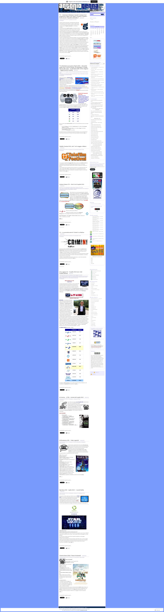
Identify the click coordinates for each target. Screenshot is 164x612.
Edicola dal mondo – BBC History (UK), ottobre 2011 (97, 77)
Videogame (83, 442)
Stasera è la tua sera (74, 277)
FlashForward (74, 73)
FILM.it (92, 310)
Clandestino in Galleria (94, 285)
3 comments (61, 150)
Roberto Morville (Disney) (95, 150)
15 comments (61, 278)
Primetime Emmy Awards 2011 (96, 119)
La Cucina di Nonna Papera (95, 289)
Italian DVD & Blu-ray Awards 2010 (97, 142)
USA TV (92, 321)
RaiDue (75, 189)
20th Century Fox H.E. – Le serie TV (96, 298)
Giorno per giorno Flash (77, 71)
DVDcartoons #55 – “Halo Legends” (69, 440)
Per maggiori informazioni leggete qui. (97, 347)
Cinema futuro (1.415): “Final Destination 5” (97, 78)
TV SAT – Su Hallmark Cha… (99, 233)
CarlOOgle (92, 284)
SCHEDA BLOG (65, 416)
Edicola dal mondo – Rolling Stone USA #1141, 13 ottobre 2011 (97, 74)
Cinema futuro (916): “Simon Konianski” (70, 555)
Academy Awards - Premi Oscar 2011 (96, 123)
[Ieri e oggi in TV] (97, 178)
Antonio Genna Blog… (96, 216)
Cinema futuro (76, 557)
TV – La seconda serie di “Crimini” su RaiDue (71, 232)
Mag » (91, 37)
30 (99, 33)
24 (101, 32)
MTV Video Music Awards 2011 (96, 143)
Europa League (64, 276)
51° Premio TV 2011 (94, 138)
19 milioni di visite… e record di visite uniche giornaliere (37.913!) (96, 155)
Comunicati (76, 149)
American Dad (66, 188)
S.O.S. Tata (68, 277)
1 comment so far (62, 190)
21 (95, 32)
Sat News (77, 289)
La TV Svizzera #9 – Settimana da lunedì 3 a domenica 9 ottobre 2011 (97, 80)
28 (95, 33)
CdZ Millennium (93, 308)
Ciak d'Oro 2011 (94, 139)
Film (79, 399)
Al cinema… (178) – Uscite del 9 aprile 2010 (71, 397)
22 (97, 32)
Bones (62, 73)
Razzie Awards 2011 (94, 132)
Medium (60, 277)
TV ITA (75, 19)
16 (99, 31)
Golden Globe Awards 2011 (96, 124)
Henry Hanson (95, 236)
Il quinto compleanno (94, 156)
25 (103, 32)
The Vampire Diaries (68, 74)
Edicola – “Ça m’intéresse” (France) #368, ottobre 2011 (97, 96)
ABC (92, 258)
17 (101, 31)
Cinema (68, 11)
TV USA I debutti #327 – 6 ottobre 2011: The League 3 (97, 87)
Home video (73, 11)
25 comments (61, 75)
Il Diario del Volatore (94, 288)
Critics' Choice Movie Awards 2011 (97, 131)
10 (101, 30)
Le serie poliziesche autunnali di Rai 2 (96, 101)
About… (78, 11)
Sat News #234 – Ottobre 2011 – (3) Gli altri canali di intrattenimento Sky (97, 83)
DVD (75, 442)
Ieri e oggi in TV (77, 275)
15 (97, 31)
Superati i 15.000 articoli (95, 158)
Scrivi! (88, 11)
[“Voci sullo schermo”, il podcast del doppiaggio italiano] (98, 279)
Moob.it (92, 316)
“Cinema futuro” (74, 406)
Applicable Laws (93, 306)
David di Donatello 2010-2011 (96, 127)
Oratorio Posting (93, 317)
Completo (97, 372)
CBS (92, 259)
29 (97, 33)
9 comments (61, 20)
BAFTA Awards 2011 (94, 135)
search (92, 14)
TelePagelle (84, 290)
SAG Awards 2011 (94, 128)
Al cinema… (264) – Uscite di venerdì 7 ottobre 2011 (97, 70)
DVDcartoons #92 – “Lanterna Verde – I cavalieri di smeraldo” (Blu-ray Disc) (97, 85)
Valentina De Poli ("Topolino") (96, 149)
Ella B (93, 231)
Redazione (83, 11)
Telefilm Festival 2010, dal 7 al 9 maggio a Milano (72, 146)
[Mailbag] (97, 198)
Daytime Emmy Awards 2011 (96, 126)
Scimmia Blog (93, 292)
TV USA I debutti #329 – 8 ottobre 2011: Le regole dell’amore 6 (97, 68)
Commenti (94, 374)
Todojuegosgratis (95, 238)
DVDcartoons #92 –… (101, 236)
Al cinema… (71, 399)
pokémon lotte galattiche (69, 189)
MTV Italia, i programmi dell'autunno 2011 (97, 116)
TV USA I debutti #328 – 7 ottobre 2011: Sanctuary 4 (97, 72)
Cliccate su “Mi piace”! (94, 21)
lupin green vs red (81, 188)
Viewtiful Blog (93, 324)
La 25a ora (70, 276)
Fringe (79, 73)
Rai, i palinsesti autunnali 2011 (96, 111)
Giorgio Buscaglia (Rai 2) (95, 146)
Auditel (67, 71)
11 (103, 30)
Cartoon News (72, 187)
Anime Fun (92, 305)
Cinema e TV (71, 19)
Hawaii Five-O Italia (94, 312)
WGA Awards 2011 (94, 130)
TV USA (83, 71)
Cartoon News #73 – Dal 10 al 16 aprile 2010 (71, 184)
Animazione (68, 187)
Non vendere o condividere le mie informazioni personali (75, 607)
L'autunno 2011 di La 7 (95, 114)
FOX (92, 262)
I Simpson (71, 188)
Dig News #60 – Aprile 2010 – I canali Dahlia (71, 490)
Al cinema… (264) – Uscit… (99, 231)
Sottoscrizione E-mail (94, 162)
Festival (79, 149)
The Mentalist (61, 74)
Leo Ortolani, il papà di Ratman (96, 151)
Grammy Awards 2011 (95, 136)
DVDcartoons (78, 442)
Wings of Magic (93, 325)
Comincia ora (94, 1)
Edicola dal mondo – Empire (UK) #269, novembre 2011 (97, 90)
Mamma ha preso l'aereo (82, 276)
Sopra (86, 607)
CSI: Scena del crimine (68, 73)
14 (95, 31)
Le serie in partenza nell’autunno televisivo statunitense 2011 (96, 103)
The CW (92, 263)
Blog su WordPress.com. (63, 607)
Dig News (81, 289)
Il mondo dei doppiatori (68, 410)
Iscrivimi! (92, 169)
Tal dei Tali (92, 293)
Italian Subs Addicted (94, 313)
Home (61, 11)
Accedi (92, 19)
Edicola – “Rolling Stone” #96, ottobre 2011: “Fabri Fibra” (97, 93)
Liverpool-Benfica (75, 276)
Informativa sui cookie (83, 610)
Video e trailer (81, 557)
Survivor (86, 73)
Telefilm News (67, 289)
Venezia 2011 (93, 121)
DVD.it (83, 474)
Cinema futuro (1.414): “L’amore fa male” (97, 91)
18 (103, 31)
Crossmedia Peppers (94, 309)
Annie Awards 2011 (94, 134)
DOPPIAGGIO (71, 416)
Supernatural (82, 73)
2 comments (61, 236)
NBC (92, 260)
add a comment (62, 494)
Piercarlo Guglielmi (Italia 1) (96, 147)
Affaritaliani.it (93, 302)
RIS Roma (64, 277)
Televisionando (93, 320)
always (62, 188)
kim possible (75, 188)
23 (99, 32)
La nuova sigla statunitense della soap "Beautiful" (96, 107)
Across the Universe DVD (95, 301)
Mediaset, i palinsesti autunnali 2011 (96, 113)
